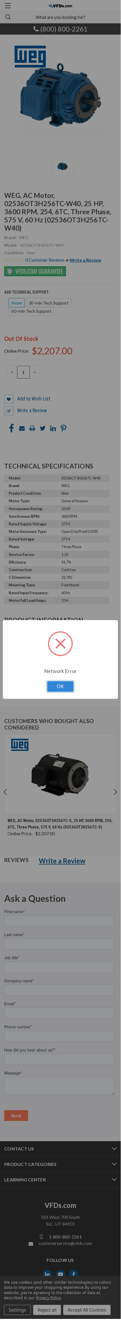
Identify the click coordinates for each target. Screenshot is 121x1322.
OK (60, 686)
